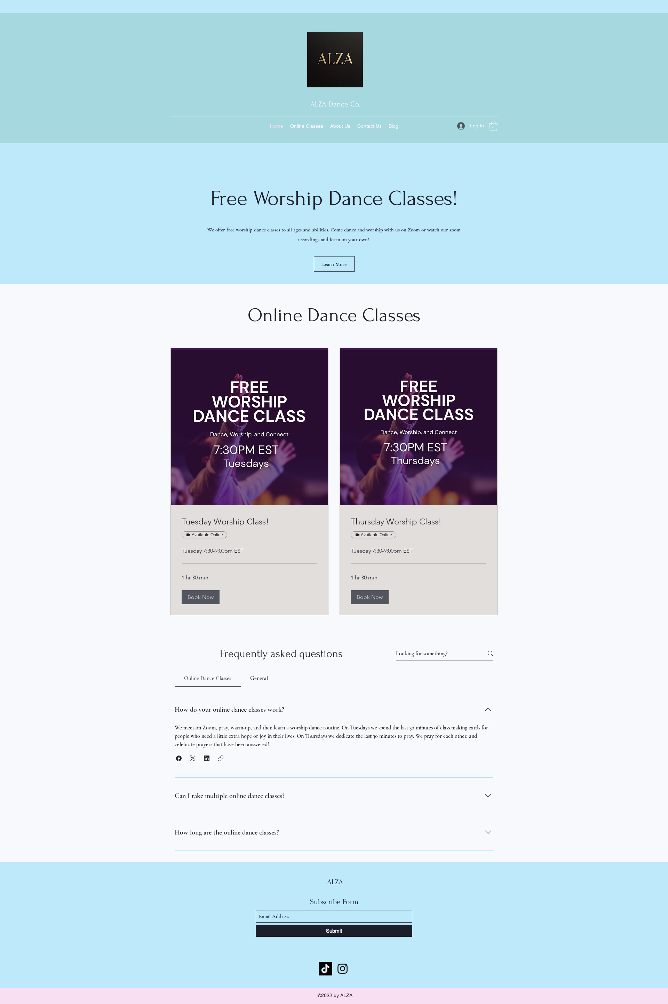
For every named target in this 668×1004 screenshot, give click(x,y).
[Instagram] (342, 968)
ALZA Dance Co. (335, 104)
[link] (249, 521)
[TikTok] (325, 968)
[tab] (208, 678)
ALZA (335, 882)
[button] (493, 126)
